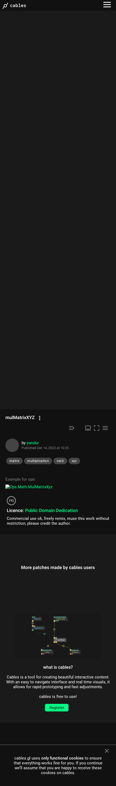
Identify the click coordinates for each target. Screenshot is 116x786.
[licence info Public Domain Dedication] (12, 502)
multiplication (38, 461)
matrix (14, 461)
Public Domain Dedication (51, 510)
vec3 (60, 461)
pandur (33, 442)
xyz (74, 461)
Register (56, 707)
